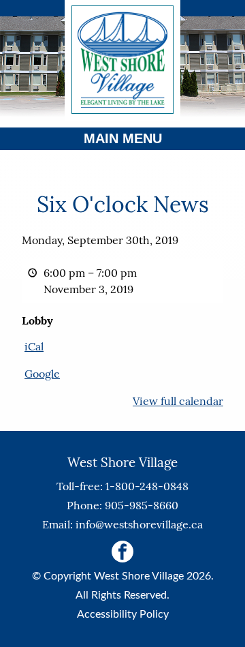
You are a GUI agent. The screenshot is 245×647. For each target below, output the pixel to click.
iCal (34, 346)
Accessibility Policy (123, 614)
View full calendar (178, 401)
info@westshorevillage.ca (139, 524)
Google (42, 373)
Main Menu (123, 138)
